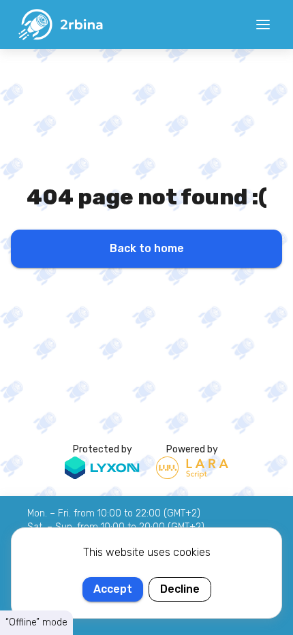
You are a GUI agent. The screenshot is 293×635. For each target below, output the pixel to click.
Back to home (147, 248)
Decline (180, 589)
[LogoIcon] (60, 24)
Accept (112, 589)
